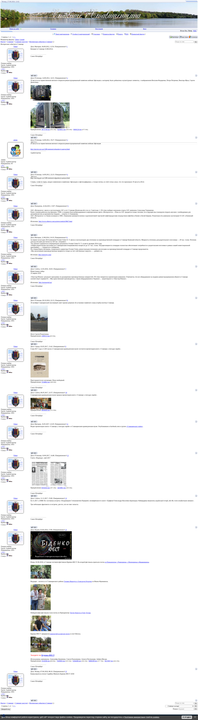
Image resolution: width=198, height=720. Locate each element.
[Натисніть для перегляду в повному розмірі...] (41, 100)
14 (66, 530)
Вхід (144, 29)
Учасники (96, 34)
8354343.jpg (45, 488)
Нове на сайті (14, 29)
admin (15, 140)
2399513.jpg (45, 336)
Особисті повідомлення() (81, 34)
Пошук (120, 34)
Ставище (10, 42)
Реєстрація (99, 29)
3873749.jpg (45, 129)
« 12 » (3, 69)
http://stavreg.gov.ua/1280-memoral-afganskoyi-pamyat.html (50, 149)
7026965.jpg (61, 661)
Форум (3, 42)
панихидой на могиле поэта (60, 634)
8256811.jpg (61, 129)
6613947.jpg (109, 661)
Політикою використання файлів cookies (141, 717)
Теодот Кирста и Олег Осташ (80, 613)
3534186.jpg (45, 661)
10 (66, 392)
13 (66, 498)
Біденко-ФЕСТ (47, 655)
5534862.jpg (45, 382)
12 (68, 455)
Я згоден (187, 717)
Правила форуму (109, 34)
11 (67, 424)
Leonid (22, 39)
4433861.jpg (61, 488)
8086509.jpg (93, 661)
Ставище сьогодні (21, 42)
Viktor (17, 39)
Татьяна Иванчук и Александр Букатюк (78, 581)
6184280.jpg (77, 661)
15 (66, 671)
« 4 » (2, 165)
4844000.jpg (45, 410)
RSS (194, 31)
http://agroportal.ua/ (45, 282)
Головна (53, 29)
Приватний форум (137, 34)
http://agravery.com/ (44, 255)
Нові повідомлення (62, 34)
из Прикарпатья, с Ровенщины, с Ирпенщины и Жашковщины (127, 562)
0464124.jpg (77, 129)
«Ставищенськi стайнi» (134, 426)
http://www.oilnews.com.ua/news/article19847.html (55, 221)
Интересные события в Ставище (40, 42)
